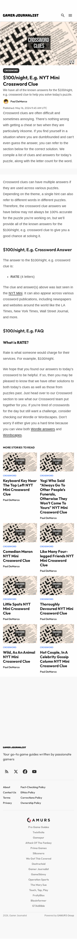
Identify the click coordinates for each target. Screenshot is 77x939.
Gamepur (38, 837)
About (6, 787)
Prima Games (38, 848)
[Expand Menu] (70, 15)
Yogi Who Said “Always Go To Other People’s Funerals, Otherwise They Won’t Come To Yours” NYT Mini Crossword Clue (54, 496)
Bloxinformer (38, 900)
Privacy (7, 803)
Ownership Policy (31, 803)
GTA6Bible (38, 906)
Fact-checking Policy (33, 787)
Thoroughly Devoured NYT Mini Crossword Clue (56, 608)
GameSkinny (38, 874)
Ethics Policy (28, 792)
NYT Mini (15, 293)
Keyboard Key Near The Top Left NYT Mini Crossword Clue (20, 487)
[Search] (63, 15)
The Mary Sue (38, 885)
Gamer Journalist (38, 869)
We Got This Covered (38, 858)
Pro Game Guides (38, 827)
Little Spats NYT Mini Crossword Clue (17, 608)
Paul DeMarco (11, 500)
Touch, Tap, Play (38, 890)
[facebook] (25, 771)
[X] (16, 771)
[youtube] (34, 771)
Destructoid (38, 864)
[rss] (6, 771)
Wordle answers (43, 429)
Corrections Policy (31, 797)
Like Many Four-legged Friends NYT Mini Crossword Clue (57, 558)
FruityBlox (38, 895)
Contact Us (9, 792)
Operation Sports (38, 879)
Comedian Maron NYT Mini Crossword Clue (18, 556)
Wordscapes (12, 435)
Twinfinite (38, 832)
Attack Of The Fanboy (38, 843)
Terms (6, 797)
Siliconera (38, 853)
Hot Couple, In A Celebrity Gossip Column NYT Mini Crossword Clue (54, 659)
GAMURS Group (65, 915)
